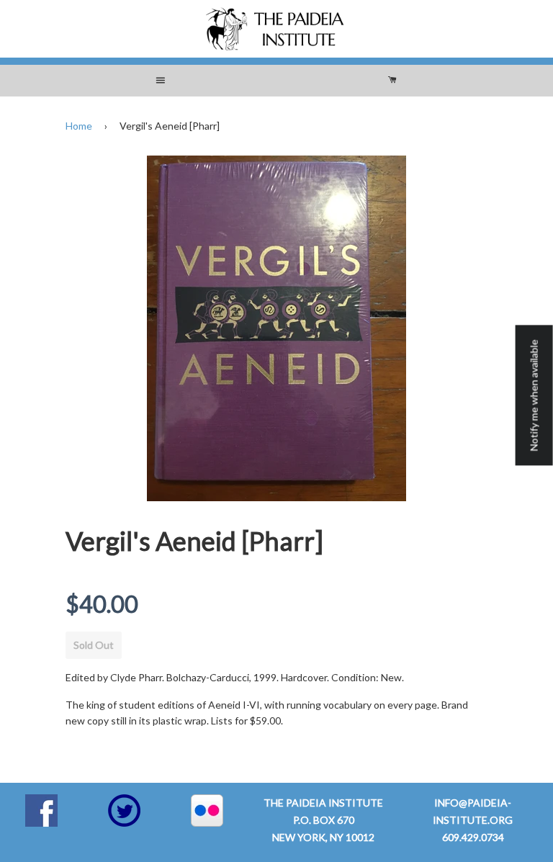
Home (79, 126)
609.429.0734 (473, 837)
